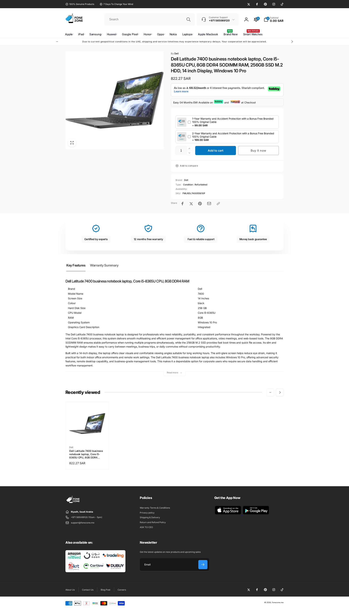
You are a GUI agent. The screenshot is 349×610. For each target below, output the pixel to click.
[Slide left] (57, 41)
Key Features (75, 265)
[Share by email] (209, 203)
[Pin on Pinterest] (200, 203)
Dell (174, 53)
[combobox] (149, 19)
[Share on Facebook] (182, 203)
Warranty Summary (104, 265)
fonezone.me (278, 602)
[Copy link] (218, 203)
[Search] (188, 19)
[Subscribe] (202, 564)
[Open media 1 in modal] (114, 100)
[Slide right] (292, 41)
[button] (274, 19)
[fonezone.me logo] (73, 503)
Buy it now (258, 150)
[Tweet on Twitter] (191, 203)
